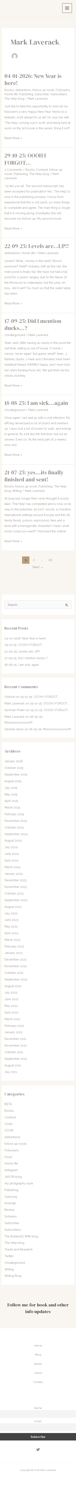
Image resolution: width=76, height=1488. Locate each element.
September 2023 (15, 900)
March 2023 (12, 939)
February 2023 (14, 946)
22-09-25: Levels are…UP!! (36, 246)
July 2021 (10, 1071)
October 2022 (14, 972)
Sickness (10, 1216)
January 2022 (13, 1032)
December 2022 (15, 959)
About (38, 1372)
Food (8, 1157)
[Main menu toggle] (67, 8)
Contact (38, 1382)
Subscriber (42, 94)
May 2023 (11, 926)
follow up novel (43, 90)
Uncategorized (14, 335)
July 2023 (10, 913)
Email (38, 1421)
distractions (23, 90)
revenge (10, 1203)
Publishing (26, 94)
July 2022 (10, 992)
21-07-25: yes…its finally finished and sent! (34, 476)
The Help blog (14, 98)
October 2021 (13, 1052)
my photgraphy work (18, 1183)
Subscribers (59, 94)
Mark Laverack (14, 703)
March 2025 (12, 807)
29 (50, 560)
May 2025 (11, 794)
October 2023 (14, 893)
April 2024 (11, 860)
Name (38, 1407)
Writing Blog (12, 1275)
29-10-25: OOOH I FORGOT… (25, 159)
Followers (63, 90)
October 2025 (14, 767)
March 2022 (12, 1019)
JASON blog (13, 1176)
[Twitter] (38, 1449)
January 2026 (13, 761)
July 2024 (11, 847)
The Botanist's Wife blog (21, 1236)
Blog (38, 1354)
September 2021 (15, 1058)
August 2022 (12, 986)
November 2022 (15, 966)
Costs (8, 1123)
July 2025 (10, 787)
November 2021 (15, 1045)
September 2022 (15, 979)
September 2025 (15, 774)
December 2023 (15, 880)
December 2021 (15, 1038)
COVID (9, 1130)
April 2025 (11, 800)
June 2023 (11, 919)
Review (9, 1209)
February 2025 (14, 814)
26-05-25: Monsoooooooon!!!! (50, 729)
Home (38, 1345)
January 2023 (13, 952)
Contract (42, 169)
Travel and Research (18, 1249)
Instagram (11, 1170)
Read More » (13, 138)
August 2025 (12, 781)
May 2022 (11, 1005)
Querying (10, 1196)
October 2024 (14, 827)
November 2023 (15, 886)
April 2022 (11, 1012)
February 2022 (14, 1025)
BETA (8, 1104)
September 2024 (16, 834)
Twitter (9, 1256)
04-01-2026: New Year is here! (33, 79)
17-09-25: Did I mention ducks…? (32, 324)
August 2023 (12, 906)
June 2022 (11, 999)
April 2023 (11, 933)
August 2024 (13, 840)
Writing (16, 490)
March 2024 (12, 867)
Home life (11, 94)
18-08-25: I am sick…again (36, 403)
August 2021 (12, 1065)
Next (38, 567)
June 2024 (11, 853)
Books (9, 90)
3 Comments (13, 169)
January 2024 (13, 873)
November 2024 (15, 820)
